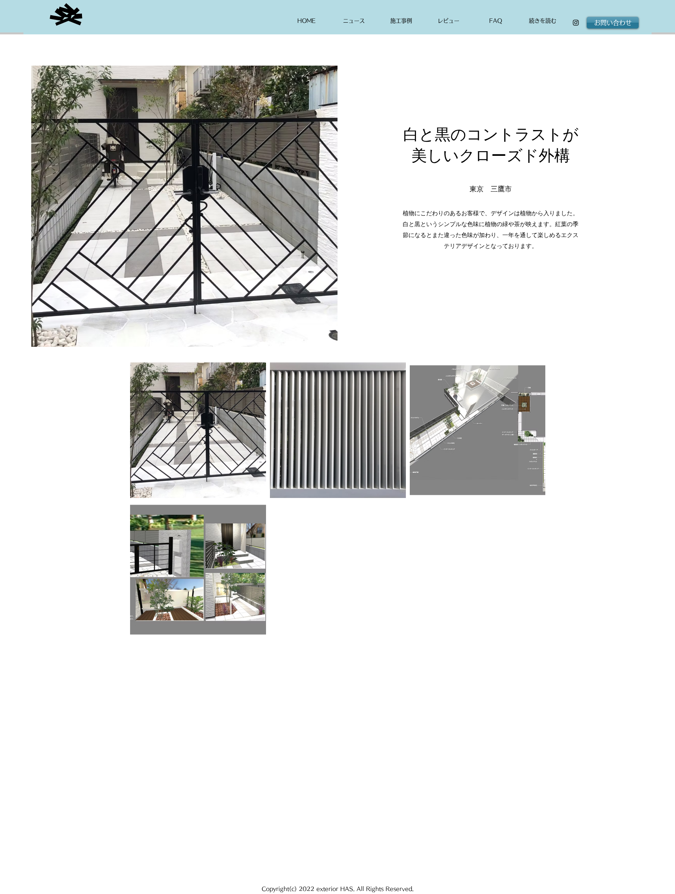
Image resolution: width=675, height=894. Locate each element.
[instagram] (576, 23)
